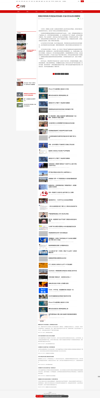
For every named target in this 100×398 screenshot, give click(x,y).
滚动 (81, 11)
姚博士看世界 (48, 18)
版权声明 (52, 394)
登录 (82, 1)
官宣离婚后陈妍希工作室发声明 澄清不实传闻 (60, 130)
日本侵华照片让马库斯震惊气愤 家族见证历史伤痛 (61, 123)
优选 (47, 1)
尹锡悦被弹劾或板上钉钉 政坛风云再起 (59, 214)
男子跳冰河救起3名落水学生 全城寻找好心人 (60, 172)
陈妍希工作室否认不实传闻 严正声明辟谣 (59, 151)
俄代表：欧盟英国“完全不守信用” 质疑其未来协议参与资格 (63, 220)
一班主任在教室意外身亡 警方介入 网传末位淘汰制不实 (63, 206)
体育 (45, 11)
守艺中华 (52, 1)
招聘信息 (49, 394)
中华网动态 (62, 394)
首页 (17, 1)
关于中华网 (39, 394)
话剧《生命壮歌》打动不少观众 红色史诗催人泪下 (21, 41)
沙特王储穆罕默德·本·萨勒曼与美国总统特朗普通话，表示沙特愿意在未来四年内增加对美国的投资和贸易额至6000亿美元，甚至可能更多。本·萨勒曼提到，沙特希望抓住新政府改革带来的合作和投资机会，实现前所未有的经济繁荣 (60, 371)
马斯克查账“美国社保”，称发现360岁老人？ (60, 277)
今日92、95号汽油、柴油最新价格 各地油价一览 (61, 289)
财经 (24, 1)
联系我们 (45, 394)
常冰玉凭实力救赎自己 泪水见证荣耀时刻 (31, 51)
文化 (34, 1)
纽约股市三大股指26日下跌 (50, 396)
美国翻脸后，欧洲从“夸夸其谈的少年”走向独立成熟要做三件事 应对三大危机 (62, 239)
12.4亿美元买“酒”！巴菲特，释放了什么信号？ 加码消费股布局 (63, 251)
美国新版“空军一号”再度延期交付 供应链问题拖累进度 (63, 178)
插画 (39, 1)
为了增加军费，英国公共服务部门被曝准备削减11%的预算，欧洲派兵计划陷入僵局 (62, 116)
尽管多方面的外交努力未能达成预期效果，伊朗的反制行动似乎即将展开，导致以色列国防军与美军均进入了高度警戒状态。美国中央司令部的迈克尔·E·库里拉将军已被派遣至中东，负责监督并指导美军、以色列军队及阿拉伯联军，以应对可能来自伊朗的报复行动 (60, 383)
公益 (44, 1)
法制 (49, 1)
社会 (36, 11)
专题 (54, 11)
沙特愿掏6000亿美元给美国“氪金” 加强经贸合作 (47, 367)
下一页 (67, 73)
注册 (78, 1)
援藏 (37, 1)
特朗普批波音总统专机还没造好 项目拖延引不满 (61, 109)
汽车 (29, 1)
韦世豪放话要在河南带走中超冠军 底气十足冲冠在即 (21, 60)
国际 (27, 11)
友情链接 (59, 394)
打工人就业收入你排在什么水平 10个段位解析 (60, 264)
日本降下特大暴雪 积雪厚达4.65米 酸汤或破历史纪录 (62, 226)
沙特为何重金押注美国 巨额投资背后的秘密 (46, 356)
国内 (18, 11)
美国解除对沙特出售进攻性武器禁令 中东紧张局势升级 (48, 379)
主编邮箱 (50, 392)
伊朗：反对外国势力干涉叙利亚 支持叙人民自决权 (61, 144)
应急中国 (56, 1)
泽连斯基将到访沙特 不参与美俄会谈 (58, 233)
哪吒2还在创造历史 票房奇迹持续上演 (58, 95)
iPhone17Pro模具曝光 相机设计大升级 (59, 89)
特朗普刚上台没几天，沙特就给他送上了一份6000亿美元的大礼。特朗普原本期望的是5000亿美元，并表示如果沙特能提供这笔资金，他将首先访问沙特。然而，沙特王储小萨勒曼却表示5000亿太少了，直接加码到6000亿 (60, 360)
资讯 (19, 1)
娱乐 (27, 1)
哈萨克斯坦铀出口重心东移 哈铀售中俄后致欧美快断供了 (63, 314)
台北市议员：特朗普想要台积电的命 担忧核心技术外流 (63, 270)
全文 (58, 73)
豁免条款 (55, 394)
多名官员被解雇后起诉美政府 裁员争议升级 (60, 296)
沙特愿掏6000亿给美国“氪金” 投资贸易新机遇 (46, 347)
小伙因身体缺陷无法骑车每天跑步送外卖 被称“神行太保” (62, 136)
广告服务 (42, 394)
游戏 (32, 1)
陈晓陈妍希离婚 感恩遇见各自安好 (57, 258)
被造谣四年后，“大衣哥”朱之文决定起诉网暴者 (61, 200)
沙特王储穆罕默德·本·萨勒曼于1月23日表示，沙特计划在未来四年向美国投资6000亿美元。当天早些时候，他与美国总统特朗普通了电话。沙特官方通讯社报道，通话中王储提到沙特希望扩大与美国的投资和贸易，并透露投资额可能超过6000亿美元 (60, 339)
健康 (42, 1)
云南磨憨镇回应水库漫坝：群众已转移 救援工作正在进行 (21, 51)
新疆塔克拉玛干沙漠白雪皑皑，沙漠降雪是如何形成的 (48, 324)
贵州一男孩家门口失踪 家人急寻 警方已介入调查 (61, 192)
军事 (22, 1)
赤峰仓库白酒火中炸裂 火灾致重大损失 (59, 283)
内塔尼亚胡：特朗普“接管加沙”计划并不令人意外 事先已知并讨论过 (63, 164)
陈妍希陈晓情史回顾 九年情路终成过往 (59, 245)
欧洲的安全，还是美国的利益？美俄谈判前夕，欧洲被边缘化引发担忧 (62, 186)
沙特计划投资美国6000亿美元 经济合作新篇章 (46, 335)
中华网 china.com (21, 6)
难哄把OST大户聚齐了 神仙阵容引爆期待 (59, 103)
